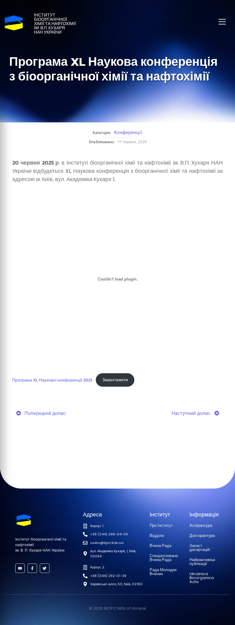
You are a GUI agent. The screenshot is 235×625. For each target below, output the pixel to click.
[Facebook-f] (32, 568)
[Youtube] (20, 568)
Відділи (157, 535)
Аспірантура (200, 525)
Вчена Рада (160, 546)
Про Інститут (161, 525)
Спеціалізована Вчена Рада (164, 558)
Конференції (128, 132)
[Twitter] (44, 568)
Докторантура (202, 535)
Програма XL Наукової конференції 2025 (52, 379)
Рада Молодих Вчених (163, 572)
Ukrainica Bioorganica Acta (201, 578)
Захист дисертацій (199, 547)
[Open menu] (222, 22)
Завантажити (115, 379)
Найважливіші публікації (202, 562)
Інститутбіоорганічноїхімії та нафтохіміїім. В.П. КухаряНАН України (55, 23)
